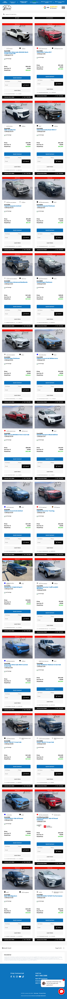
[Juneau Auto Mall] (7, 7)
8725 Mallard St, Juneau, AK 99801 (47, 2)
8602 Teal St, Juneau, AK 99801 (60, 2)
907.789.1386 (5, 2)
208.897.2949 (23, 2)
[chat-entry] (61, 991)
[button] (31, 34)
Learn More (17, 90)
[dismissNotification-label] (64, 980)
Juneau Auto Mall (9, 97)
